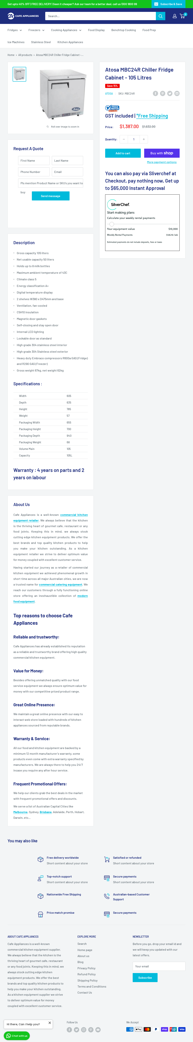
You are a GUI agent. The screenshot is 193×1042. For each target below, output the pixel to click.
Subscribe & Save (171, 4)
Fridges (13, 30)
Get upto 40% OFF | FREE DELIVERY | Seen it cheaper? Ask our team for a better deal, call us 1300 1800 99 (72, 4)
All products (25, 55)
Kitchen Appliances (70, 42)
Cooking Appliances (64, 30)
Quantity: (111, 139)
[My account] (175, 16)
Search (82, 943)
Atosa (109, 93)
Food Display (96, 30)
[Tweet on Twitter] (169, 93)
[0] (182, 16)
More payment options (162, 162)
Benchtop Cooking (123, 30)
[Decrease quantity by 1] (124, 139)
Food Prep (149, 30)
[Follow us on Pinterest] (90, 1029)
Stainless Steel (41, 42)
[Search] (160, 16)
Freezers (34, 30)
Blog (80, 962)
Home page (84, 950)
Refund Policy (86, 974)
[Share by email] (177, 93)
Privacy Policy (86, 968)
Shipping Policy (87, 980)
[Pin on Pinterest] (162, 93)
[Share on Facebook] (155, 93)
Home (11, 55)
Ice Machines (16, 42)
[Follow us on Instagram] (83, 1029)
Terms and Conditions (91, 986)
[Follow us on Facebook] (69, 1029)
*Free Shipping (152, 115)
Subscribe (145, 977)
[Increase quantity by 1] (144, 139)
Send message (50, 196)
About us (83, 956)
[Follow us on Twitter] (76, 1029)
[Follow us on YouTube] (98, 1029)
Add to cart (123, 153)
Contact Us (84, 992)
